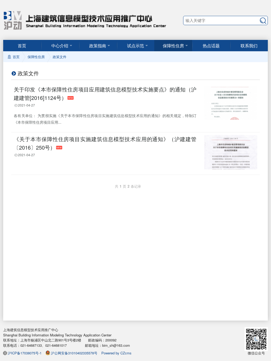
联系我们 (249, 46)
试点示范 (135, 46)
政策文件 (59, 56)
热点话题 (211, 46)
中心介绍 (59, 46)
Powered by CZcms (116, 352)
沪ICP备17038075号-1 (25, 352)
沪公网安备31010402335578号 (74, 352)
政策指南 (97, 46)
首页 (22, 46)
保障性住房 (173, 46)
